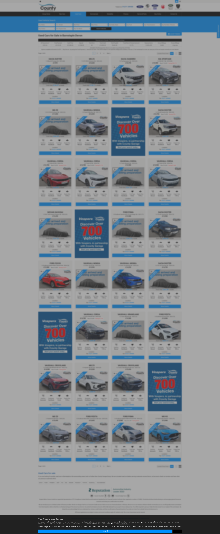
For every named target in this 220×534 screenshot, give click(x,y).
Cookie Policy (124, 524)
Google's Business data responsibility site (102, 526)
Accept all (105, 531)
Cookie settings (177, 531)
